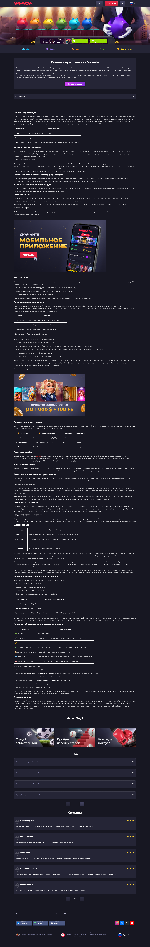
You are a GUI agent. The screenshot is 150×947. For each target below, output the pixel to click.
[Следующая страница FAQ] (82, 804)
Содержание (55, 914)
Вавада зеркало (75, 84)
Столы (33, 914)
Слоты (18, 914)
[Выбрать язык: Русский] (132, 3)
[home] (23, 3)
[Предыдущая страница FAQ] (68, 804)
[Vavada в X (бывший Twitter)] (127, 923)
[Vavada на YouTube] (132, 923)
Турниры (42, 914)
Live (26, 914)
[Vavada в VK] (122, 923)
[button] (147, 26)
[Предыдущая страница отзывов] (68, 899)
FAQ (65, 914)
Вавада (38, 456)
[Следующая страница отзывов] (82, 899)
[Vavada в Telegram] (122, 3)
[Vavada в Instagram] (117, 923)
